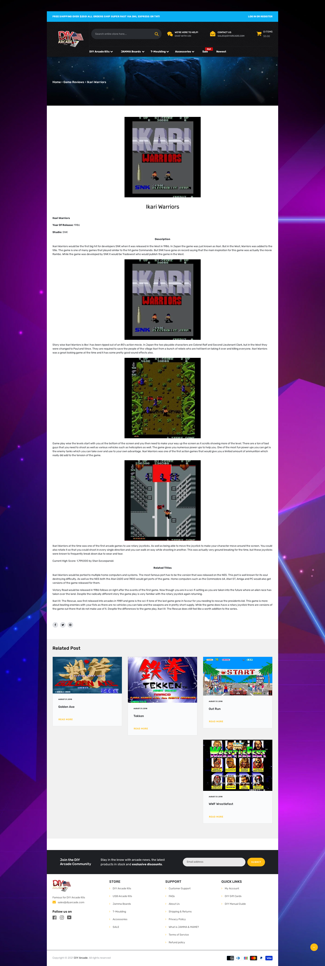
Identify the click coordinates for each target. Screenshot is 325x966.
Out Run (215, 709)
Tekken (139, 716)
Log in (252, 16)
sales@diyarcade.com (71, 902)
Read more (65, 719)
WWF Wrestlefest (221, 804)
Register (266, 16)
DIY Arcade (81, 957)
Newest (221, 51)
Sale (205, 51)
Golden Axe (66, 707)
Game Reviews (73, 82)
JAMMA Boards (131, 51)
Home (56, 82)
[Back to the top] (314, 947)
